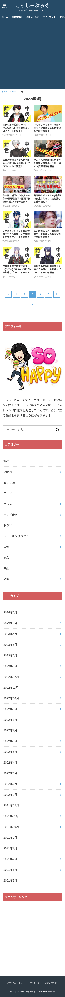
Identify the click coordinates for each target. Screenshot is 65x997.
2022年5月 (10, 751)
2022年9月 (10, 709)
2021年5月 (10, 880)
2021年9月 (10, 837)
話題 (6, 579)
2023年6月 (10, 623)
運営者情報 (17, 17)
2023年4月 (10, 633)
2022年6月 (10, 741)
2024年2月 (10, 612)
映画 (6, 568)
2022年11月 (11, 687)
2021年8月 (10, 848)
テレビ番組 (10, 514)
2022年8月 (10, 719)
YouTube (9, 482)
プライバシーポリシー (16, 983)
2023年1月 (10, 666)
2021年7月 (10, 859)
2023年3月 (10, 644)
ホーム (5, 17)
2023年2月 (10, 655)
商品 (6, 557)
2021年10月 (11, 826)
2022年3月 (10, 773)
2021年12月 (11, 805)
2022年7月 (10, 730)
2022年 (15, 92)
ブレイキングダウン (16, 536)
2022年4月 (10, 762)
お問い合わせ (32, 17)
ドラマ (7, 525)
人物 (6, 546)
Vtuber (7, 471)
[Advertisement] (32, 55)
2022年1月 (10, 794)
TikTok (7, 461)
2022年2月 (10, 784)
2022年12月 (11, 676)
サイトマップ (49, 17)
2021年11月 (11, 816)
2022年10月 (11, 698)
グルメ (7, 504)
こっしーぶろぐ (32, 5)
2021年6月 (10, 869)
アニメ (7, 493)
